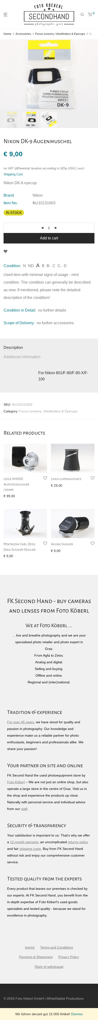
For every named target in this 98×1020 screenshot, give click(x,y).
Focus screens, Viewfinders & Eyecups (60, 34)
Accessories (23, 34)
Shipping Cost (13, 174)
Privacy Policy (68, 957)
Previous (4, 74)
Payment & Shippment (36, 957)
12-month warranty (24, 842)
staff (24, 809)
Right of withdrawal (49, 967)
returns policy (78, 842)
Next (93, 74)
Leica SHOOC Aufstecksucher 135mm (16, 484)
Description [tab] (13, 347)
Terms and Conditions (56, 947)
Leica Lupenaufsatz (66, 479)
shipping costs (30, 849)
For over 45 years (20, 722)
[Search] (82, 15)
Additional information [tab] (22, 357)
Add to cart (49, 238)
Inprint (29, 947)
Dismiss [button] (77, 1014)
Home (7, 34)
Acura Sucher (62, 544)
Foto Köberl (16, 782)
